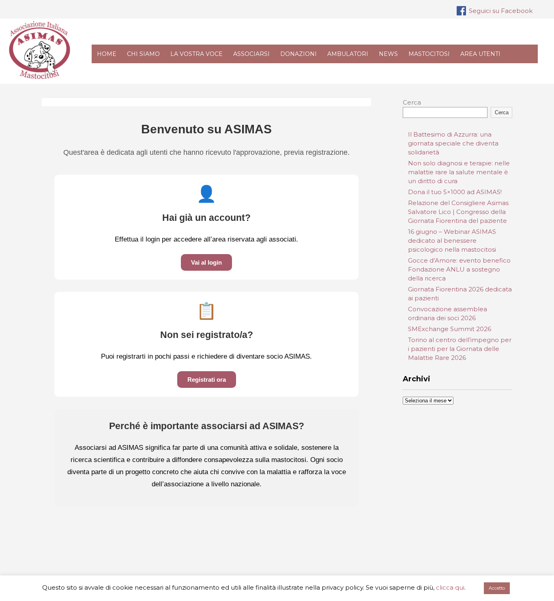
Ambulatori (347, 54)
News (388, 54)
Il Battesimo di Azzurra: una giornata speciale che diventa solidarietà (453, 143)
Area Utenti (480, 54)
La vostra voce (196, 54)
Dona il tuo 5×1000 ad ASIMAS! (455, 192)
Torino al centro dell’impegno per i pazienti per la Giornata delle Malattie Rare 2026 (459, 348)
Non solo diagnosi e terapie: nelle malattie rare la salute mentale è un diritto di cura (459, 172)
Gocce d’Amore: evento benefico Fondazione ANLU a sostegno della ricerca (459, 269)
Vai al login (206, 262)
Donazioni (298, 54)
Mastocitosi (429, 54)
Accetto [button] (497, 588)
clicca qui (450, 587)
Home (106, 54)
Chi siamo (143, 54)
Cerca (412, 102)
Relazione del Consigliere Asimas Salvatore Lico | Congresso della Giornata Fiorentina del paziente (458, 212)
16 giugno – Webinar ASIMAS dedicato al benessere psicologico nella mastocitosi (452, 240)
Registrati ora (206, 379)
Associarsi (251, 54)
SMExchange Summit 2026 (449, 329)
